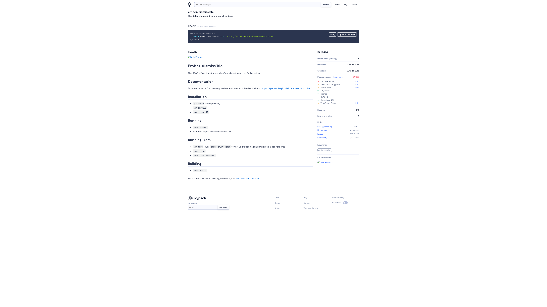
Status (277, 203)
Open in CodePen (347, 34)
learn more (338, 77)
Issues (320, 134)
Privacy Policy (338, 197)
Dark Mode (336, 203)
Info (357, 81)
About (354, 4)
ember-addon (324, 150)
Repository (322, 137)
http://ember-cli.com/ (247, 178)
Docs (337, 4)
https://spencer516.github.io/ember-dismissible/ (286, 88)
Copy (332, 34)
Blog (345, 4)
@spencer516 (327, 162)
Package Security (324, 126)
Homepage (322, 130)
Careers (307, 203)
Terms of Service (311, 208)
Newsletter (193, 203)
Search (326, 4)
